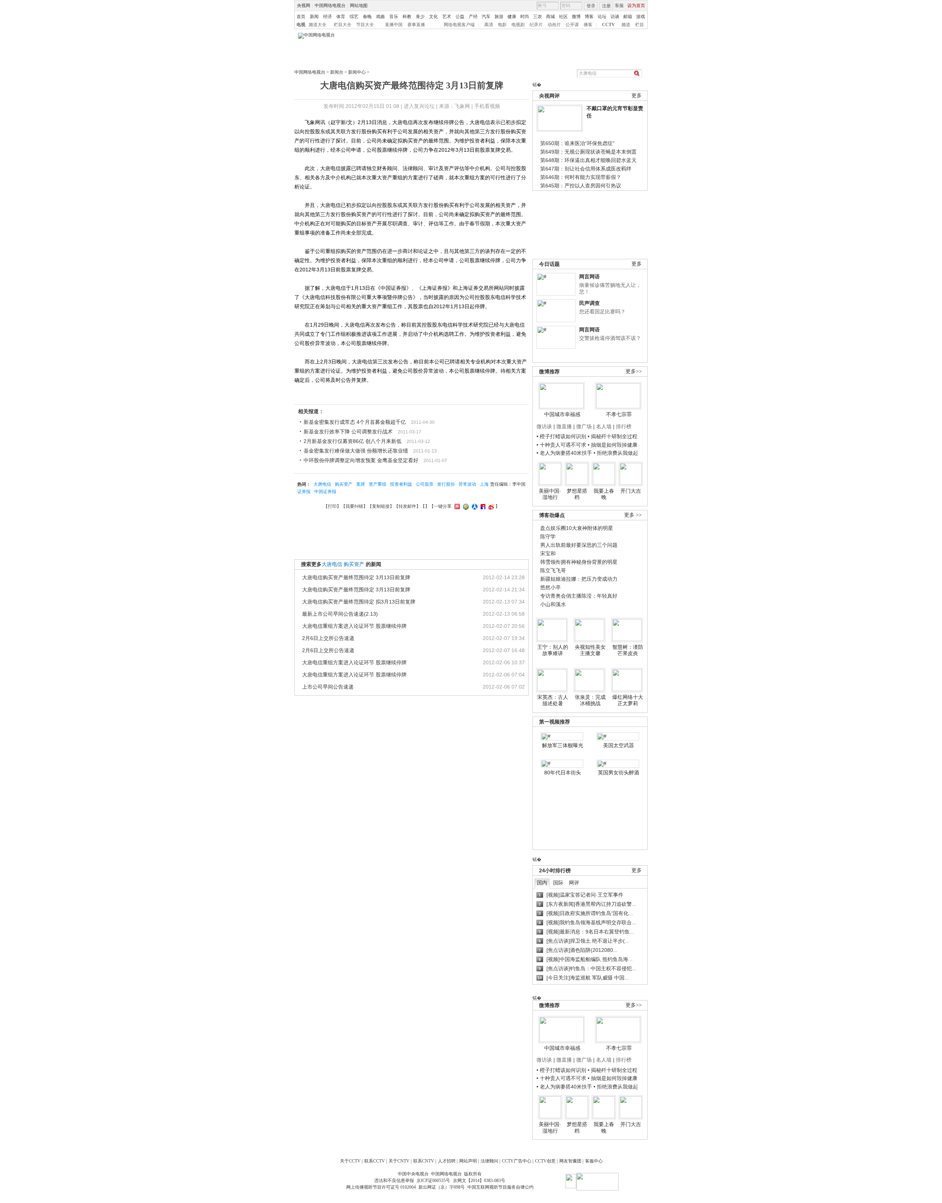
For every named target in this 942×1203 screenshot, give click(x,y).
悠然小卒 (550, 587)
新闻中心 (357, 72)
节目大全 (365, 24)
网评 (574, 883)
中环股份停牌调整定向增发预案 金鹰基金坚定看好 (361, 460)
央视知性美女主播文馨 (590, 650)
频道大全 (317, 24)
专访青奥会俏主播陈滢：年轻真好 (578, 596)
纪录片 (536, 24)
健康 (511, 16)
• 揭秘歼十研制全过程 (612, 436)
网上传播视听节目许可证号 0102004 (381, 1187)
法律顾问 (489, 1161)
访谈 (614, 16)
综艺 (354, 16)
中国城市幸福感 (562, 414)
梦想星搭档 (577, 494)
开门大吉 (630, 491)
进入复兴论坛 (419, 106)
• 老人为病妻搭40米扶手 (564, 453)
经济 (327, 16)
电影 (502, 24)
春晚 (367, 16)
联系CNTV (423, 1161)
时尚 (524, 16)
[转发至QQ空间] (465, 506)
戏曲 (380, 16)
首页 (301, 16)
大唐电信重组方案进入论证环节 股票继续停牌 (354, 626)
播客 (588, 24)
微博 (576, 16)
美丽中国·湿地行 (550, 494)
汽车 (486, 16)
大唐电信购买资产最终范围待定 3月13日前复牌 (356, 577)
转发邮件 (407, 506)
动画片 (554, 24)
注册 (606, 5)
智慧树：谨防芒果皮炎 (627, 650)
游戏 (640, 16)
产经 (473, 16)
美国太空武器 (618, 745)
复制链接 (381, 506)
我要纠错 (354, 506)
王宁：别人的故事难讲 (552, 650)
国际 (558, 883)
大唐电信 (322, 484)
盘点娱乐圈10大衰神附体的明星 (576, 528)
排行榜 (623, 426)
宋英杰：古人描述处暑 (552, 700)
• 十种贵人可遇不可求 (562, 445)
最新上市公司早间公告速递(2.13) (340, 614)
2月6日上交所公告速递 (328, 638)
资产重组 (377, 484)
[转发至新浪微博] (490, 506)
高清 (488, 24)
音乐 (393, 16)
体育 (340, 16)
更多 (636, 95)
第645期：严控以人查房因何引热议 (580, 186)
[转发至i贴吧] (482, 506)
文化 (433, 16)
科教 (407, 16)
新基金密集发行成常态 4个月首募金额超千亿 (355, 422)
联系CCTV (374, 1161)
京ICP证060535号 (433, 1180)
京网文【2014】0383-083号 (479, 1180)
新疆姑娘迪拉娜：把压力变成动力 (578, 579)
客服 (619, 5)
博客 (589, 16)
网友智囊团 (570, 1161)
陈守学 (548, 536)
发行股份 (446, 484)
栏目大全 (342, 24)
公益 (460, 16)
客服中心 (594, 1161)
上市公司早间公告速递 (328, 687)
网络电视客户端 (459, 24)
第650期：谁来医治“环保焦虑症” (577, 143)
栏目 (639, 24)
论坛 (602, 16)
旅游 (499, 16)
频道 (625, 24)
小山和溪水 (553, 604)
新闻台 (336, 72)
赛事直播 (416, 24)
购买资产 (344, 484)
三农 (537, 16)
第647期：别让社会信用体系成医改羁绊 (585, 169)
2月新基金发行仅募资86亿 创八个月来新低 (352, 441)
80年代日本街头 (562, 772)
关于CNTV (399, 1161)
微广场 (584, 426)
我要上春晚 (604, 494)
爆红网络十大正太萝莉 (627, 700)
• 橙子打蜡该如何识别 (561, 436)
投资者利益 (401, 484)
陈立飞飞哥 (553, 570)
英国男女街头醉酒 (618, 772)
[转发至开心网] (456, 506)
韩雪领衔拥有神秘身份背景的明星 (578, 562)
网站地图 (359, 5)
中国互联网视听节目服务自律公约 (500, 1187)
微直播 (564, 426)
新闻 (314, 16)
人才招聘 (447, 1161)
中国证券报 (325, 491)
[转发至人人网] (474, 506)
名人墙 (604, 426)
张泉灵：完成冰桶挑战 (590, 700)
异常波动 (467, 484)
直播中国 (394, 24)
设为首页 (636, 5)
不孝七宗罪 (619, 414)
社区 (563, 16)
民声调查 (589, 303)
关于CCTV (350, 1161)
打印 (332, 506)
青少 (420, 16)
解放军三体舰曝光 (562, 745)
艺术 (446, 16)
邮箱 (627, 16)
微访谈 (544, 426)
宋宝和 (548, 553)
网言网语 (589, 276)
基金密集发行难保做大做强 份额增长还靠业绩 (356, 451)
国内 (542, 883)
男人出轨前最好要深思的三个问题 (578, 545)
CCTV (608, 24)
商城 (550, 16)
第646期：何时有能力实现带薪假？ (580, 177)
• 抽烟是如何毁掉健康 (612, 445)
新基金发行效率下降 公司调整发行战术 (348, 432)
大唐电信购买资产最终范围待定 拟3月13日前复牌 (358, 602)
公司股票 (424, 484)
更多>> (634, 371)
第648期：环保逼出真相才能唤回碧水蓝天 (588, 160)
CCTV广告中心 (516, 1161)
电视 (301, 24)
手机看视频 (487, 106)
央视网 (303, 5)
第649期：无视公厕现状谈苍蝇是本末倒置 (588, 152)
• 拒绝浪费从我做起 (616, 453)
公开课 (572, 24)
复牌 (360, 484)
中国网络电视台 (330, 5)
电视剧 (518, 24)
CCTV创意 (545, 1161)
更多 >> (633, 515)
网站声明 (468, 1161)
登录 (591, 5)
